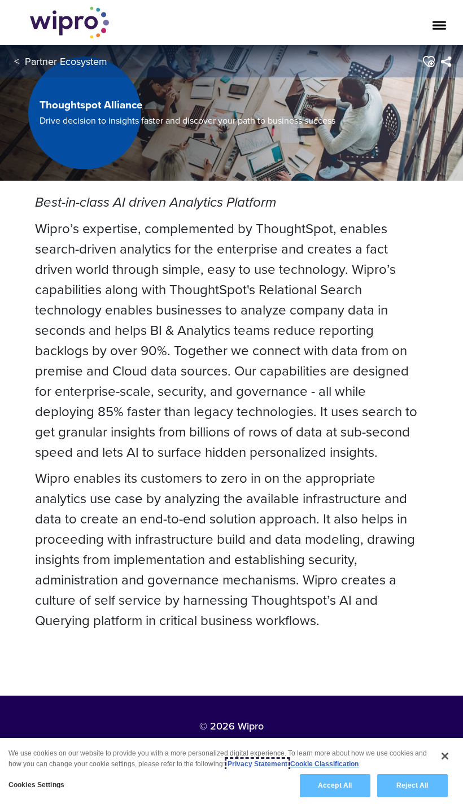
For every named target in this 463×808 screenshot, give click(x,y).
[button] (428, 61)
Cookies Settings (36, 785)
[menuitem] (446, 61)
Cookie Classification (324, 764)
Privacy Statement (257, 764)
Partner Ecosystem (66, 61)
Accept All (335, 785)
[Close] (445, 756)
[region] (231, 773)
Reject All (412, 785)
